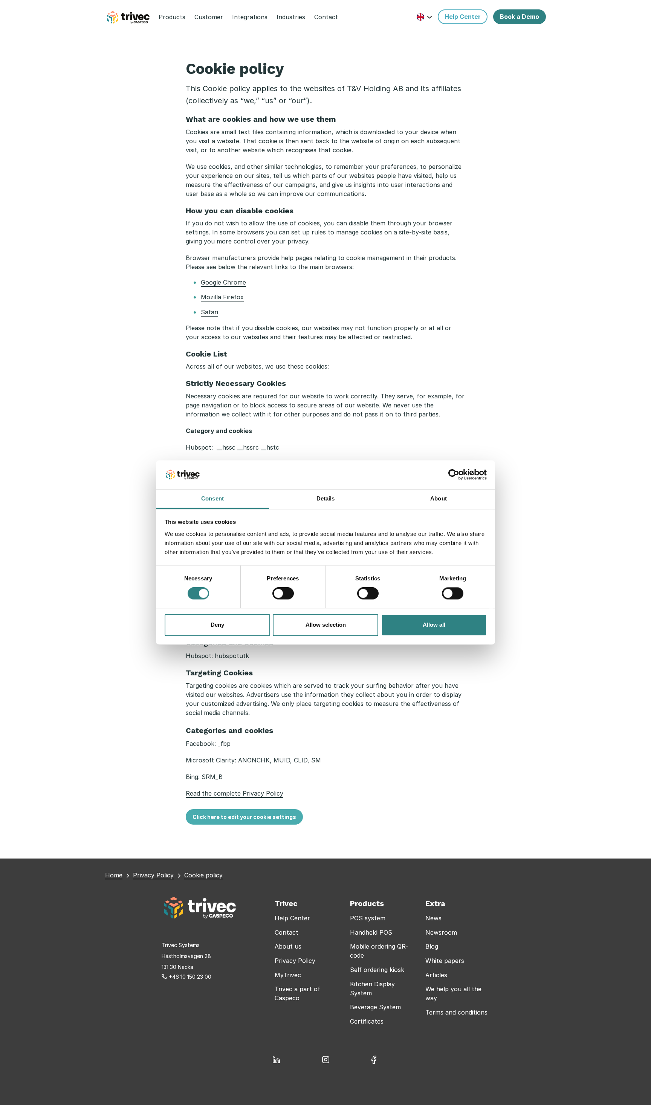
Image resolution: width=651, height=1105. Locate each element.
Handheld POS (371, 932)
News (433, 918)
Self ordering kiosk (377, 969)
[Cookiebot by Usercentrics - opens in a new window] (454, 475)
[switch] (283, 594)
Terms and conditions (456, 1012)
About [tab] (438, 498)
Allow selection (326, 624)
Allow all (434, 624)
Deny (217, 624)
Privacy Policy (295, 960)
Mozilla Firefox (222, 297)
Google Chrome (223, 282)
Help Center (292, 918)
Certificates (367, 1021)
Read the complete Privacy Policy (234, 793)
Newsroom (441, 932)
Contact (286, 932)
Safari (209, 312)
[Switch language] (424, 17)
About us (288, 946)
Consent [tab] (212, 498)
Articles (436, 975)
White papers (444, 960)
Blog (431, 946)
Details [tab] (325, 498)
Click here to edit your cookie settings (244, 817)
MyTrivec (288, 975)
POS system (367, 918)
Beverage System (375, 1007)
